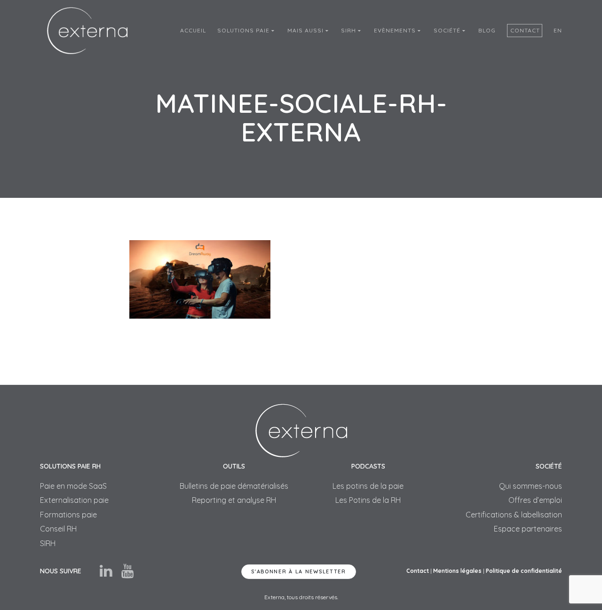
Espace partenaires (528, 528)
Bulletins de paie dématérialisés (234, 486)
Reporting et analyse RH (234, 500)
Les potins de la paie (368, 486)
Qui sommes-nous (530, 486)
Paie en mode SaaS (73, 486)
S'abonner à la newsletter (298, 571)
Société (448, 30)
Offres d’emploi (535, 500)
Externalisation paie (74, 500)
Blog (487, 30)
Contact (525, 30)
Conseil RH (58, 528)
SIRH (349, 30)
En (558, 30)
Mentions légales (457, 570)
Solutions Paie (244, 30)
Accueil (193, 30)
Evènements (396, 30)
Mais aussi (306, 30)
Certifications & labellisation (514, 514)
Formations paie (68, 514)
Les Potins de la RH (368, 500)
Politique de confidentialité (524, 570)
